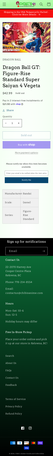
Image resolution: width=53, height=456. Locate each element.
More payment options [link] (26, 152)
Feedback (11, 385)
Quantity (7, 116)
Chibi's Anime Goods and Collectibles (29, 454)
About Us (10, 363)
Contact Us (11, 377)
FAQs (8, 370)
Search (9, 356)
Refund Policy (13, 413)
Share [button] (10, 110)
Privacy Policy (13, 406)
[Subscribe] (43, 251)
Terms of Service (15, 399)
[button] (4, 4)
